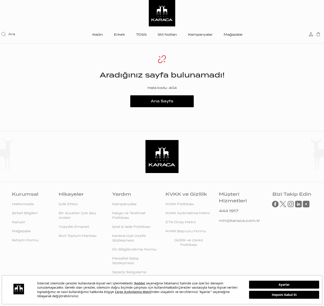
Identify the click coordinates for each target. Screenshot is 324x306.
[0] (318, 34)
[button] (8, 34)
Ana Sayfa (162, 101)
